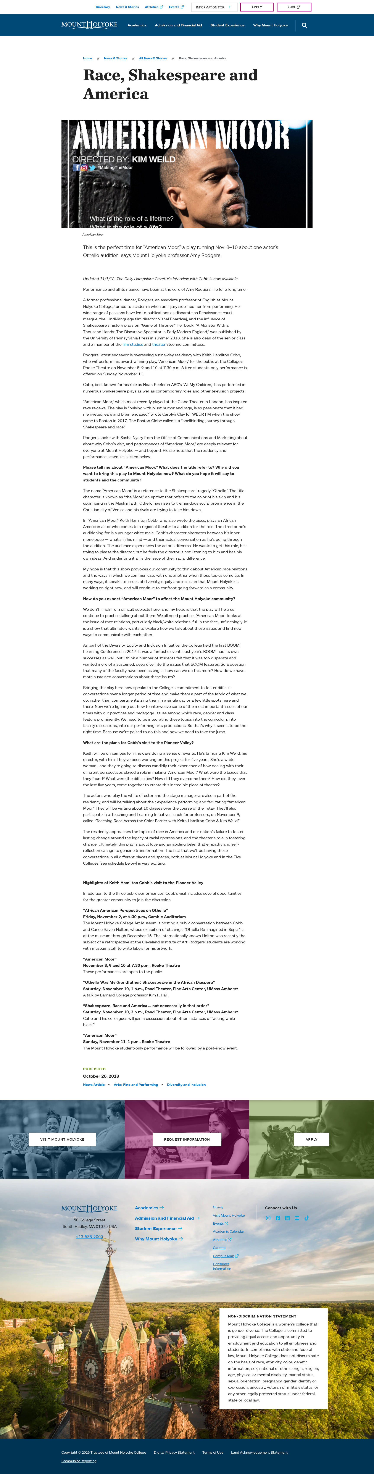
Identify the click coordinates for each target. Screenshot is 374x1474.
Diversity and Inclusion (186, 1084)
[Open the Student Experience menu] (227, 31)
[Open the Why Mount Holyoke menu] (270, 31)
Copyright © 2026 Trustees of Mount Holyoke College (103, 1452)
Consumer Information (222, 1266)
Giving (218, 1207)
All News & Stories (153, 58)
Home (87, 58)
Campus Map (223, 1256)
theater (159, 344)
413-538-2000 (89, 1236)
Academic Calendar (228, 1231)
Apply (256, 7)
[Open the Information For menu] (219, 7)
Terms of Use (212, 1452)
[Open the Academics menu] (137, 31)
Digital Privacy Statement (174, 1452)
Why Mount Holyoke (270, 25)
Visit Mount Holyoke (229, 1215)
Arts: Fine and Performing (136, 1084)
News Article (94, 1084)
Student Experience (228, 25)
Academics (137, 25)
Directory (103, 7)
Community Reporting (79, 1461)
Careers (219, 1247)
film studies (133, 344)
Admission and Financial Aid (178, 25)
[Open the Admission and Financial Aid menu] (178, 31)
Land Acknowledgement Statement (259, 1452)
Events (174, 7)
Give (292, 7)
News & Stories (127, 7)
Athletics (151, 7)
